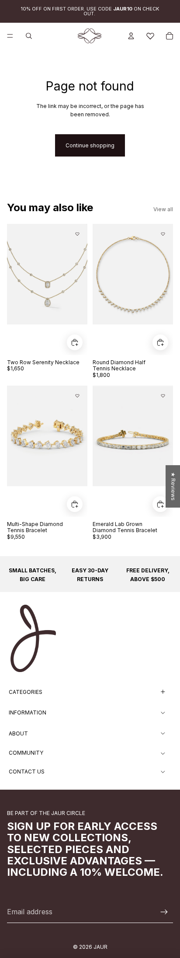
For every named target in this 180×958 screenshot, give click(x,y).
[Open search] (28, 35)
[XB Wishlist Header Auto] (150, 35)
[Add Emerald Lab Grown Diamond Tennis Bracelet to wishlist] (163, 395)
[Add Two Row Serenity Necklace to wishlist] (77, 234)
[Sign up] (164, 912)
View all (163, 209)
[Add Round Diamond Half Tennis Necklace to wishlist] (163, 234)
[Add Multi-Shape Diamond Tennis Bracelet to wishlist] (77, 395)
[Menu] (10, 36)
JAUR (100, 947)
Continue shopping (90, 145)
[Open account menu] (131, 35)
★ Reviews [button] (173, 486)
